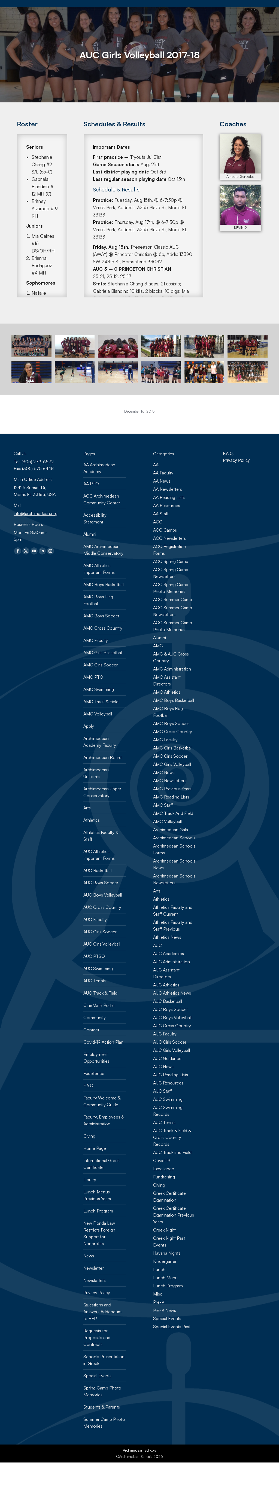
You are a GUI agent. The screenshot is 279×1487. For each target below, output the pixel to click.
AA (156, 464)
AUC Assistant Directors (166, 973)
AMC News (164, 772)
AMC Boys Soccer (101, 615)
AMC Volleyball (97, 714)
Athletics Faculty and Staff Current (172, 910)
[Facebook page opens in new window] (17, 550)
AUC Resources (168, 1083)
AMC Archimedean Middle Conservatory (103, 550)
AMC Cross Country (102, 628)
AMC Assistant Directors (167, 680)
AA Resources (166, 505)
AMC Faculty (95, 640)
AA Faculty (163, 473)
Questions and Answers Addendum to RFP (102, 1311)
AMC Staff (163, 805)
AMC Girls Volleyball (172, 764)
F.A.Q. (89, 1085)
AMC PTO (93, 677)
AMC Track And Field (173, 813)
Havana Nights (166, 1253)
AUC (157, 945)
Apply (88, 726)
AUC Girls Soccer (100, 931)
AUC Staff (162, 1091)
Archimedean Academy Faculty (99, 742)
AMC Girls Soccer (100, 665)
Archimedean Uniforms (96, 773)
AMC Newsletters (169, 780)
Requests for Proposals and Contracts (96, 1337)
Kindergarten (165, 1261)
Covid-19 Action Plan (103, 1042)
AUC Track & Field (100, 993)
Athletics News (167, 937)
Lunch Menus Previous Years (97, 1195)
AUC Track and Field (172, 1152)
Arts (87, 807)
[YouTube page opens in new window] (34, 550)
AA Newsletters (167, 489)
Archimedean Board (102, 757)
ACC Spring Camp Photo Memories (170, 588)
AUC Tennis (94, 980)
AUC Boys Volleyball (102, 895)
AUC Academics (168, 953)
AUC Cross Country (102, 907)
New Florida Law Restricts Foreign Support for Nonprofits (99, 1233)
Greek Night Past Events (169, 1241)
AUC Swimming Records (168, 1111)
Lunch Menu (165, 1277)
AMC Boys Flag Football (98, 600)
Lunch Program (98, 1211)
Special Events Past (171, 1326)
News (88, 1256)
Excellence (93, 1073)
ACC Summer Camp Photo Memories (172, 626)
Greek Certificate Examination (169, 1196)
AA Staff (161, 513)
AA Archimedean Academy (99, 468)
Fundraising (164, 1177)
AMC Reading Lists (171, 797)
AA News (161, 481)
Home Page (94, 1148)
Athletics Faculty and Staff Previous (172, 925)
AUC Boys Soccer (100, 882)
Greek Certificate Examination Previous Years (173, 1214)
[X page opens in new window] (25, 550)
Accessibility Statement (95, 518)
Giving (89, 1136)
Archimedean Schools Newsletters (174, 879)
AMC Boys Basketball (103, 584)
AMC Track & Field (101, 701)
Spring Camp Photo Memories (102, 1391)
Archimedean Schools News (174, 864)
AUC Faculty (95, 919)
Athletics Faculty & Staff (100, 836)
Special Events (97, 1375)
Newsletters (94, 1280)
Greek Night (164, 1230)
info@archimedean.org (35, 513)
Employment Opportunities (96, 1058)
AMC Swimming (98, 689)
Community (94, 1017)
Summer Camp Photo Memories (104, 1422)
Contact (91, 1029)
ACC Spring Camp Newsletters (170, 573)
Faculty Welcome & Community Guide (101, 1101)
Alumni (89, 534)
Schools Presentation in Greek (104, 1360)
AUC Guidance (167, 1058)
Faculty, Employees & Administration (103, 1120)
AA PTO (91, 483)
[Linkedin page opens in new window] (42, 550)
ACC (157, 522)
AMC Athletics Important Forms (99, 569)
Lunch (159, 1269)
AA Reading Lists (169, 497)
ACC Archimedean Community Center (101, 499)
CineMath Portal (98, 1005)
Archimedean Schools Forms (174, 849)
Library (89, 1179)
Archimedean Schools (174, 837)
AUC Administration (171, 961)
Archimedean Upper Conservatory (102, 792)
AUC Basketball (97, 870)
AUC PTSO (94, 956)
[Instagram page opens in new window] (50, 550)
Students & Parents (101, 1407)
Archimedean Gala (170, 829)
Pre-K (158, 1302)
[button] (139, 8)
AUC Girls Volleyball (101, 944)
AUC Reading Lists (170, 1074)
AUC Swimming (98, 968)
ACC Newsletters (169, 538)
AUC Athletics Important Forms (99, 855)
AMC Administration (172, 669)
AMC (158, 645)
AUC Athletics (166, 985)
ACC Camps (165, 530)
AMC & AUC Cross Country (171, 657)
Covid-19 (161, 1160)
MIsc (157, 1294)
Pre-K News (164, 1310)
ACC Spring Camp (170, 561)
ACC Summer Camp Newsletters (172, 611)
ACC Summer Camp (172, 599)
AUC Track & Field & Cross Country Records (172, 1137)
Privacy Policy (96, 1292)
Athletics (91, 820)
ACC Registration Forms (169, 550)
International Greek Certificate (101, 1164)
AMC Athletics (166, 692)
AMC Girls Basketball (103, 652)
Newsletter (93, 1268)
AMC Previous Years (172, 788)
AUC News (163, 1066)
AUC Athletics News (172, 993)
